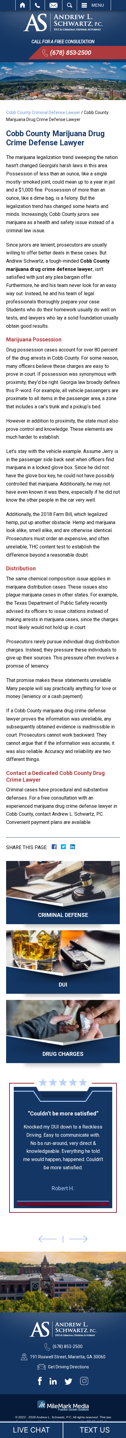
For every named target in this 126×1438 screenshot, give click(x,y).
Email (53, 5)
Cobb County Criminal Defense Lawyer (43, 112)
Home (23, 5)
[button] (48, 1239)
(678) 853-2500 (70, 52)
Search (69, 5)
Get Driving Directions (68, 1366)
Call (37, 5)
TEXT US (95, 1430)
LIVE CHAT (31, 1430)
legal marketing (51, 1421)
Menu (97, 5)
